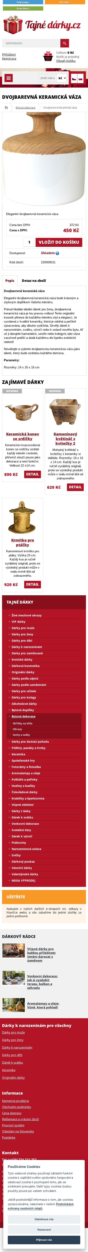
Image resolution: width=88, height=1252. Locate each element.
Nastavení (44, 1229)
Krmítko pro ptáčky (22, 542)
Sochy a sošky (21, 735)
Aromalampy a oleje (26, 773)
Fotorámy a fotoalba (26, 767)
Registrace (9, 58)
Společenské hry (23, 760)
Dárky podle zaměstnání (29, 685)
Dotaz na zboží (34, 280)
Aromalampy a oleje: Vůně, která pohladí (43, 1005)
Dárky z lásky (21, 811)
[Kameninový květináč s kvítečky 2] (65, 411)
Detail (32, 474)
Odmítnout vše (44, 1219)
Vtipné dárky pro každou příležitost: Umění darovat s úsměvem (41, 954)
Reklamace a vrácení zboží (20, 1119)
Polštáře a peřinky (24, 779)
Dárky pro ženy (22, 634)
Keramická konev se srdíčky (22, 436)
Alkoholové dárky (24, 704)
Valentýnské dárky (25, 874)
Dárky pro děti (22, 640)
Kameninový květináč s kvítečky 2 (65, 439)
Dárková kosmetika (25, 666)
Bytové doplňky (23, 710)
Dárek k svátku (22, 817)
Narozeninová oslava (26, 849)
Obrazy (17, 729)
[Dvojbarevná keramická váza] (44, 158)
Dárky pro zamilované (27, 653)
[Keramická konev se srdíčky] (23, 411)
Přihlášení (9, 54)
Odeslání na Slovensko (18, 1131)
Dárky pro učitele (24, 691)
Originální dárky (23, 672)
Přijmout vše (44, 1239)
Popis (9, 280)
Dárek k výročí (22, 836)
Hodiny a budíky (23, 786)
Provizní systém (13, 1125)
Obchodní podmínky (16, 1107)
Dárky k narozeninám (27, 647)
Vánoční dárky (22, 868)
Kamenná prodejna (15, 1101)
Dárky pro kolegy (24, 697)
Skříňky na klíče (22, 723)
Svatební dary (21, 830)
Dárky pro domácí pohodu (30, 742)
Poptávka (8, 1137)
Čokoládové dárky (24, 792)
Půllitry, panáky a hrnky (28, 748)
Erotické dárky (22, 659)
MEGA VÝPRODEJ (23, 880)
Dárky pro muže (23, 628)
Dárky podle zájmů (25, 678)
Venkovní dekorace (25, 824)
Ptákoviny (19, 843)
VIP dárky (18, 622)
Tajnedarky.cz (7, 107)
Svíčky (16, 855)
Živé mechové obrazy (27, 615)
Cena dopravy (11, 1113)
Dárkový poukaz (23, 861)
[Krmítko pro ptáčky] (23, 517)
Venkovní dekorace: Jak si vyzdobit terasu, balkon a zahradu (42, 982)
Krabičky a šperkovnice (28, 798)
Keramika (18, 754)
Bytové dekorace (25, 107)
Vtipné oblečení (23, 805)
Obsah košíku (66, 61)
